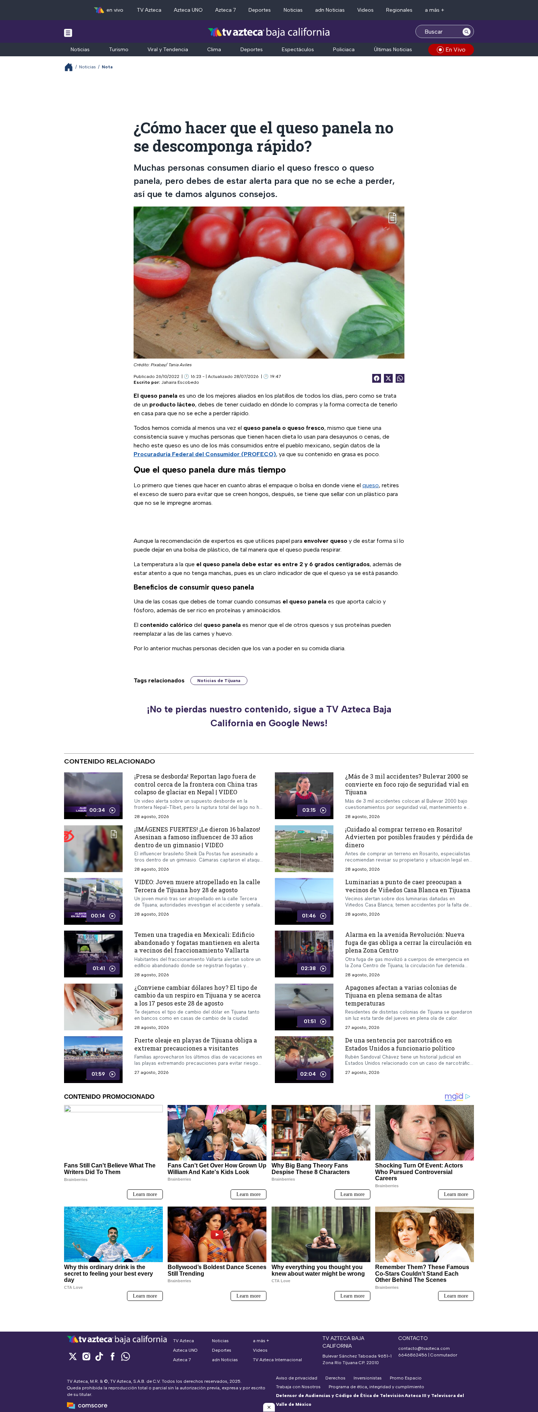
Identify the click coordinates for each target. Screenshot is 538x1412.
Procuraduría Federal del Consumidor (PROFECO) (205, 454)
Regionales (399, 10)
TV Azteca (149, 10)
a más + (434, 10)
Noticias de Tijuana (218, 680)
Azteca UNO (188, 10)
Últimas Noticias (393, 49)
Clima (214, 49)
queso (370, 485)
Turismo (118, 49)
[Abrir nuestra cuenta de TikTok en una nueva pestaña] (99, 1356)
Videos (365, 10)
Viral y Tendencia (167, 49)
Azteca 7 (225, 10)
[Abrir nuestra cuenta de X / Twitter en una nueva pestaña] (72, 1356)
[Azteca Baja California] (269, 32)
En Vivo (455, 49)
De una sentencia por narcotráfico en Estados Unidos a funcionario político (400, 1044)
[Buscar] (467, 31)
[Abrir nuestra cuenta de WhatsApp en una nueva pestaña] (125, 1356)
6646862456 (412, 1355)
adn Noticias (330, 10)
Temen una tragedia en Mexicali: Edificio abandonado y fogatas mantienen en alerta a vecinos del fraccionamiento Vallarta (196, 942)
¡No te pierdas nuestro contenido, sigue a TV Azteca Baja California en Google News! (269, 716)
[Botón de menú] (68, 32)
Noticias (293, 10)
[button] (269, 1407)
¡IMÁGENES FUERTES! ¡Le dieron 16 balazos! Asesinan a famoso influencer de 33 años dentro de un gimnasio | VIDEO (197, 837)
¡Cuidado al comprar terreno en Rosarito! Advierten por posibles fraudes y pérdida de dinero (409, 837)
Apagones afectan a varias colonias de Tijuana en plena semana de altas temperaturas (401, 995)
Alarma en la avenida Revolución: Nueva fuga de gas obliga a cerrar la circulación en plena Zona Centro (408, 942)
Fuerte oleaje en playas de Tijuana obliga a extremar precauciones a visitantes (195, 1044)
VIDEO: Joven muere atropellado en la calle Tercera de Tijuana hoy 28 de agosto (197, 886)
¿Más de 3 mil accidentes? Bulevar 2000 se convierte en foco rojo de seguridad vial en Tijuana (407, 784)
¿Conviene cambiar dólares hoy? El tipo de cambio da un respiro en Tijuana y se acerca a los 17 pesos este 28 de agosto (197, 995)
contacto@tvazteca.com (424, 1348)
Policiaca (344, 49)
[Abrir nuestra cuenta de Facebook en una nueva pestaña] (112, 1356)
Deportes (260, 10)
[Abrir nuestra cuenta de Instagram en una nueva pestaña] (86, 1356)
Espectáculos (298, 49)
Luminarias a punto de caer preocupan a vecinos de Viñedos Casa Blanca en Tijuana (407, 886)
